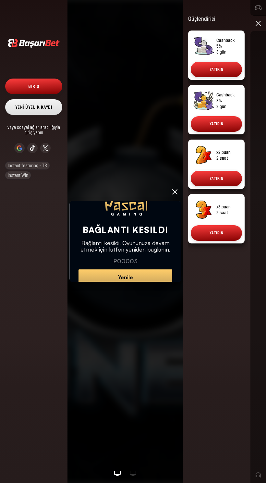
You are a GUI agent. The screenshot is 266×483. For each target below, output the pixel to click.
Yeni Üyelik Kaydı (34, 107)
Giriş (33, 86)
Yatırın (217, 69)
